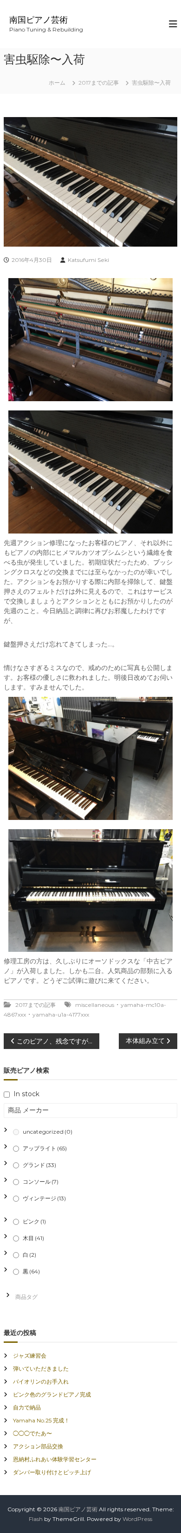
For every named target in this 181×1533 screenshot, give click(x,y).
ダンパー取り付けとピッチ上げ (52, 1472)
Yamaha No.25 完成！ (41, 1420)
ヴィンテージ (44, 1198)
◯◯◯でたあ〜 (32, 1433)
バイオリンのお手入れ (41, 1381)
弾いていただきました (41, 1368)
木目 (33, 1238)
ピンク (34, 1221)
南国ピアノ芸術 (38, 20)
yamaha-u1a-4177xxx (60, 1014)
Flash (36, 1518)
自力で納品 (27, 1407)
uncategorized (47, 1131)
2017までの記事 (98, 82)
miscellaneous (94, 1004)
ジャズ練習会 (29, 1355)
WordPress (137, 1518)
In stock (26, 1094)
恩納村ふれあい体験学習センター (55, 1459)
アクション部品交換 (38, 1446)
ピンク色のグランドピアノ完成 (52, 1394)
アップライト (45, 1148)
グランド (39, 1164)
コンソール (40, 1181)
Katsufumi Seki (88, 259)
